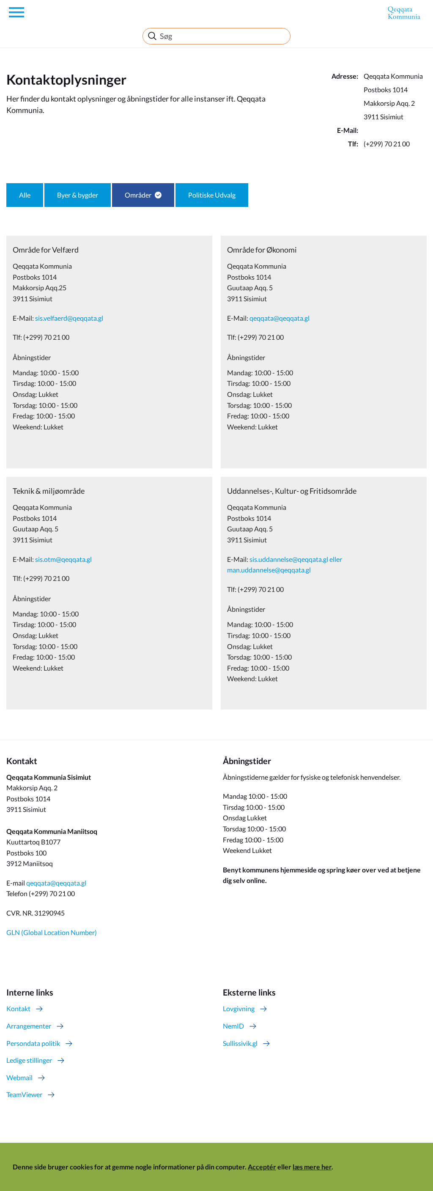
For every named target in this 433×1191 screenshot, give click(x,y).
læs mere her (312, 1167)
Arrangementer (28, 1026)
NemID (233, 1026)
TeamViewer (24, 1094)
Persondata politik (33, 1043)
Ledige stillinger (29, 1060)
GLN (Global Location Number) (51, 932)
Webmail (19, 1077)
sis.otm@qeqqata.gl (63, 559)
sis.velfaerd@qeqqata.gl (69, 318)
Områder (138, 195)
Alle (24, 195)
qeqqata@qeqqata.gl (394, 130)
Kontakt (18, 1008)
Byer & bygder (77, 195)
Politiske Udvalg (212, 195)
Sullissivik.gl (240, 1043)
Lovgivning (239, 1008)
